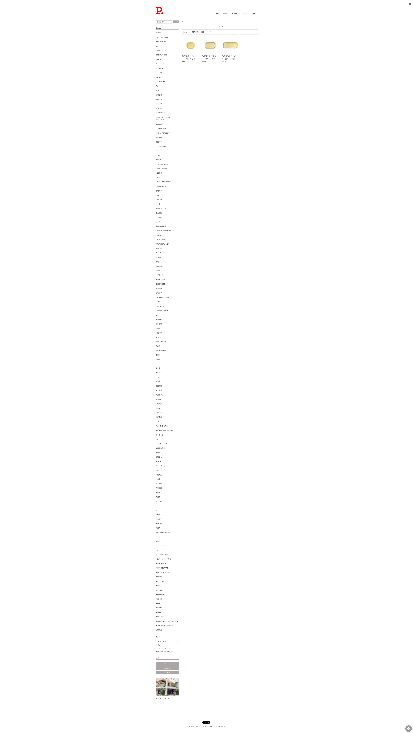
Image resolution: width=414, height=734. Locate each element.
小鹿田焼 (159, 417)
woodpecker (160, 537)
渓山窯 (158, 262)
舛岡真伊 (159, 333)
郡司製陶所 (159, 124)
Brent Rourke (160, 64)
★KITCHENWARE (162, 568)
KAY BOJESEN (161, 239)
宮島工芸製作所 (161, 350)
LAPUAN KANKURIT (163, 297)
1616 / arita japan (162, 164)
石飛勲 (158, 155)
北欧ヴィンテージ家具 (163, 559)
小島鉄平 (159, 293)
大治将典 (159, 390)
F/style (158, 86)
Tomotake (159, 506)
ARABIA (158, 33)
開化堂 (158, 204)
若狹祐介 (159, 523)
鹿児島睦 (159, 217)
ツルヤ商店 (159, 483)
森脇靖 (158, 359)
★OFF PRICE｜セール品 (164, 625)
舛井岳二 (159, 328)
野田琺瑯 (159, 386)
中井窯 (158, 368)
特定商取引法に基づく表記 (165, 652)
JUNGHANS (160, 195)
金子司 (158, 222)
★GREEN (159, 599)
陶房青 (158, 497)
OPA (157, 421)
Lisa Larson (160, 306)
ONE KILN (159, 412)
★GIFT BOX (160, 617)
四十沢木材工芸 (161, 50)
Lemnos (158, 302)
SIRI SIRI (159, 457)
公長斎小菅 (159, 275)
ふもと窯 (159, 108)
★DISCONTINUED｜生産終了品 (167, 621)
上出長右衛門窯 (161, 226)
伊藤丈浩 (159, 160)
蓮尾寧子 (159, 137)
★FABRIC (159, 586)
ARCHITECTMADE (162, 37)
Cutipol (158, 77)
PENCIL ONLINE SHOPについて (167, 642)
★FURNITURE (161, 608)
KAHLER (159, 199)
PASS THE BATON (162, 426)
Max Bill (158, 337)
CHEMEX (159, 73)
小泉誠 (158, 270)
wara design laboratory (163, 532)
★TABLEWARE (161, 563)
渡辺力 (158, 528)
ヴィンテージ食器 (162, 554)
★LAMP (158, 612)
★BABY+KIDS (160, 594)
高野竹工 (159, 470)
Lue (157, 315)
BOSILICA (159, 68)
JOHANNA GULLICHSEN (164, 182)
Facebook (167, 672)
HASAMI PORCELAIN (163, 133)
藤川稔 (158, 90)
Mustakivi (159, 364)
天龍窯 (158, 492)
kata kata (159, 235)
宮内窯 (158, 346)
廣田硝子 (159, 142)
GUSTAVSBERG (161, 128)
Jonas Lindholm (161, 186)
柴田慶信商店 (160, 448)
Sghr (157, 439)
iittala (157, 151)
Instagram (167, 668)
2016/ (158, 377)
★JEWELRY (160, 590)
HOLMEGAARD (161, 146)
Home (185, 32)
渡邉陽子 (159, 519)
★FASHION (160, 581)
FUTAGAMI (160, 104)
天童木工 (159, 488)
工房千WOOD (160, 284)
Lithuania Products (162, 310)
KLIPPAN (159, 253)
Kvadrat (158, 257)
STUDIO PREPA (161, 444)
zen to (158, 550)
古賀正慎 (159, 288)
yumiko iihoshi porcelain (164, 546)
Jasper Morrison (161, 168)
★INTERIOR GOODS (196, 32)
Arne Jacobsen (161, 41)
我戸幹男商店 (160, 112)
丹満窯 (158, 479)
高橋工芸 (159, 475)
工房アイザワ (160, 279)
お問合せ (159, 645)
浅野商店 (159, 630)
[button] (235, 12)
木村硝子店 (159, 248)
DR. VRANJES (161, 81)
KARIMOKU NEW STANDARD (166, 231)
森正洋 (158, 355)
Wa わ (158, 515)
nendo (158, 381)
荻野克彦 (159, 404)
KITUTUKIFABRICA (162, 244)
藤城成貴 (159, 95)
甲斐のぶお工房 (161, 208)
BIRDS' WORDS (161, 55)
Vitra (157, 510)
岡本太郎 (159, 399)
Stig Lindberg (160, 466)
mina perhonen (161, 341)
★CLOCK (159, 577)
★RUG (158, 603)
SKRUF (158, 461)
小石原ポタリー (161, 266)
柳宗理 (158, 541)
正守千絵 (159, 324)
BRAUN (158, 59)
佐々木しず (159, 435)
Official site (167, 664)
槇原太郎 (159, 319)
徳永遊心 (159, 501)
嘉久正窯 (159, 213)
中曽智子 (159, 373)
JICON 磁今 (160, 173)
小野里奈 (159, 408)
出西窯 (158, 452)
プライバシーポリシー (163, 648)
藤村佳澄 (159, 99)
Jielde (158, 177)
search (175, 22)
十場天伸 (159, 191)
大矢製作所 (159, 395)
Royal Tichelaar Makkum (164, 430)
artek (157, 46)
